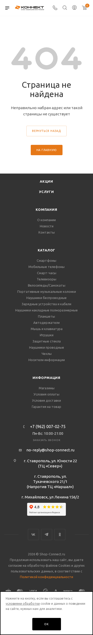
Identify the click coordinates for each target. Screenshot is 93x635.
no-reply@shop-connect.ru (50, 450)
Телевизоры (46, 279)
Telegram (46, 534)
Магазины (47, 388)
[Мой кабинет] (74, 8)
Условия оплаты (46, 394)
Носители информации (46, 360)
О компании (46, 220)
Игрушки (46, 335)
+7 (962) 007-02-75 (48, 426)
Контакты (46, 232)
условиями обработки (23, 603)
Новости (46, 226)
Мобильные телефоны (46, 266)
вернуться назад (46, 130)
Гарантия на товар (46, 406)
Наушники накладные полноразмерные (46, 310)
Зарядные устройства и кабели (46, 304)
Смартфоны (46, 260)
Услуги (46, 191)
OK (46, 624)
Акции (46, 181)
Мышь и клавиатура (47, 329)
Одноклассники (59, 534)
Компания (46, 209)
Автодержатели (46, 322)
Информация (46, 377)
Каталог (47, 250)
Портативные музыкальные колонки (46, 291)
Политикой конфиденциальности (46, 577)
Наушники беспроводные (46, 298)
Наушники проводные (46, 347)
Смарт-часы (46, 273)
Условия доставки (46, 400)
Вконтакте (33, 534)
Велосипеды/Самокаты (46, 285)
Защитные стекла (47, 341)
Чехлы (47, 353)
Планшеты (46, 316)
